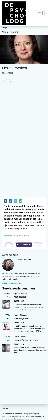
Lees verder (22, 245)
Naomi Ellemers (20, 315)
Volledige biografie (10, 283)
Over (5, 408)
